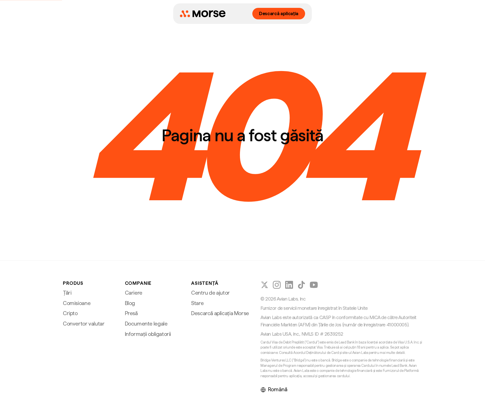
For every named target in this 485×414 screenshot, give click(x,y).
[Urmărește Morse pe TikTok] (301, 285)
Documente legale (146, 323)
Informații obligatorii (148, 334)
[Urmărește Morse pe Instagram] (277, 285)
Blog (130, 303)
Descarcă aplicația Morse (220, 313)
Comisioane (76, 303)
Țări (67, 293)
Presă (131, 313)
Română (277, 389)
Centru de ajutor (210, 293)
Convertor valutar (84, 323)
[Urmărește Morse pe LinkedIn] (289, 285)
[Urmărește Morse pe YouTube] (314, 285)
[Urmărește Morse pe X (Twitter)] (264, 285)
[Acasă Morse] (202, 13)
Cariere (133, 293)
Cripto (70, 313)
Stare (197, 303)
